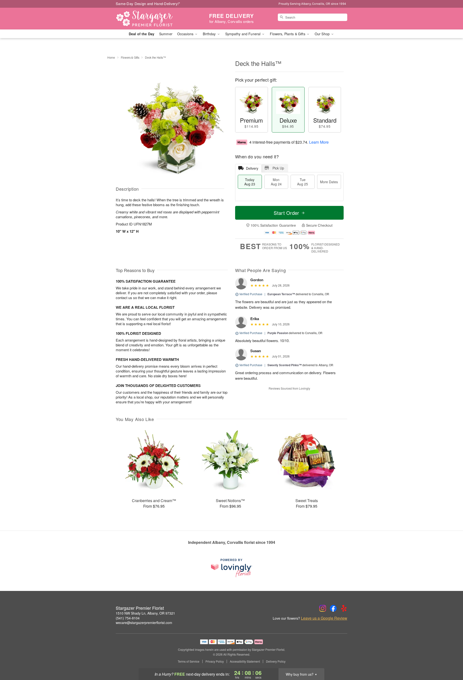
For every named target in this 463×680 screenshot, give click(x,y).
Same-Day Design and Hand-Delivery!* (148, 3)
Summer (165, 33)
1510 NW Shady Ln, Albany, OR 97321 (145, 613)
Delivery (252, 168)
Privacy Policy (214, 661)
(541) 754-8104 (128, 618)
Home (111, 57)
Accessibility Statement (245, 661)
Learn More (319, 142)
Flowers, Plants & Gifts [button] (288, 33)
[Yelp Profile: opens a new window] (343, 608)
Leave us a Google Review (324, 618)
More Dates (329, 181)
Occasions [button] (185, 33)
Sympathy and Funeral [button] (243, 33)
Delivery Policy (276, 661)
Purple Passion (277, 333)
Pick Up (278, 168)
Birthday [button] (210, 33)
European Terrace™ (281, 294)
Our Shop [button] (323, 33)
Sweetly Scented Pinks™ (284, 365)
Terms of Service (188, 661)
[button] (450, 659)
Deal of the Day (141, 33)
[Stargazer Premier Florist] (150, 18)
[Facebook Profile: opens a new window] (333, 608)
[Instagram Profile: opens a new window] (322, 608)
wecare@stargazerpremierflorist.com (144, 622)
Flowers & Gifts (130, 57)
